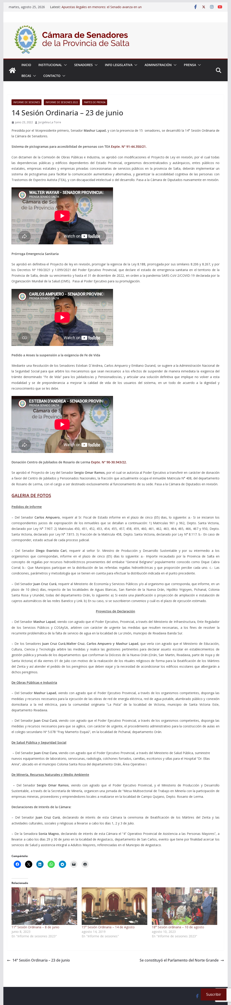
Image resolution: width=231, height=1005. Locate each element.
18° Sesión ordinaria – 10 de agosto (178, 927)
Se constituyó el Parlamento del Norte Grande (179, 960)
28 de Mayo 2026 (74, 7)
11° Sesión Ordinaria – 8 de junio (35, 927)
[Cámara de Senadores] (12, 70)
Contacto (51, 76)
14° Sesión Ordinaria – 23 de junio (41, 960)
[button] (64, 65)
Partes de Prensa (94, 102)
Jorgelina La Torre (49, 122)
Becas (26, 76)
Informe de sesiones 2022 (62, 102)
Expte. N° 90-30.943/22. (109, 462)
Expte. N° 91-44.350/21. (129, 146)
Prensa (190, 65)
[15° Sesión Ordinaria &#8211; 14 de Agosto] (114, 906)
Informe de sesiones (26, 102)
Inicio (26, 65)
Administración (158, 65)
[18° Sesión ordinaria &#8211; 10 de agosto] (184, 906)
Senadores (83, 65)
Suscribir (213, 994)
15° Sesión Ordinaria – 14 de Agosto (108, 927)
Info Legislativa (118, 65)
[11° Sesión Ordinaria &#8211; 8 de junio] (44, 906)
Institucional (50, 65)
